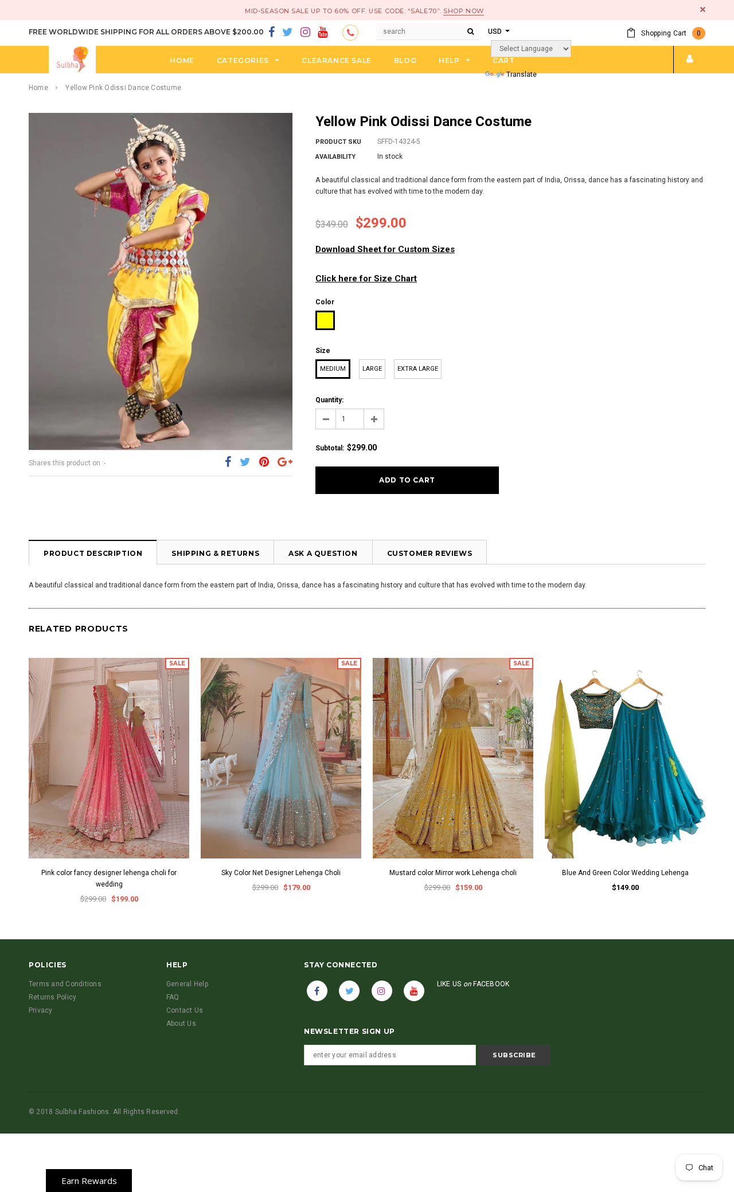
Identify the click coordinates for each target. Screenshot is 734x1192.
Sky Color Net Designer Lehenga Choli (281, 873)
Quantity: (329, 400)
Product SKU (338, 142)
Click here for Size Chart (366, 278)
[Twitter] (287, 33)
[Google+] (285, 462)
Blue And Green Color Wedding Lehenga (625, 873)
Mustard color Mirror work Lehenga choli (453, 873)
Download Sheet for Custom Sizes (385, 249)
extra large (417, 368)
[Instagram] (305, 33)
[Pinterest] (264, 462)
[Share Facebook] (228, 462)
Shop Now (463, 11)
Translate (521, 74)
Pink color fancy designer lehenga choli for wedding (109, 878)
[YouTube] (322, 33)
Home (38, 88)
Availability (335, 156)
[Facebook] (271, 33)
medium (333, 368)
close (702, 9)
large (372, 368)
